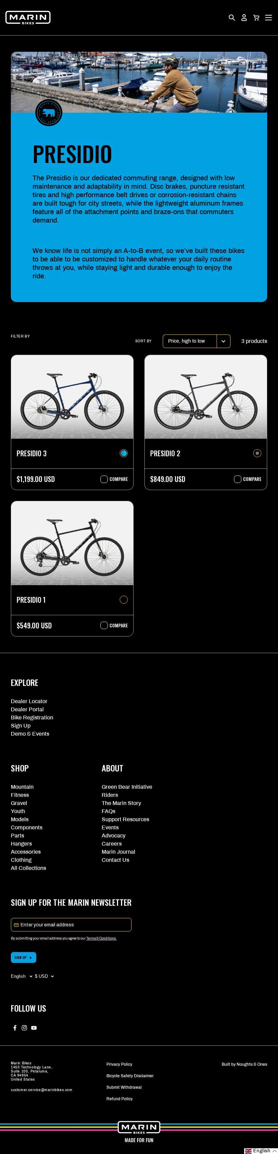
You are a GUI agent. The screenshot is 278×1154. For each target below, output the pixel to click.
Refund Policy (119, 1099)
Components (26, 827)
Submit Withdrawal (124, 1087)
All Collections (28, 868)
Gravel (19, 803)
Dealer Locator (29, 701)
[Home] (28, 17)
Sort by (143, 341)
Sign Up (21, 726)
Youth (18, 811)
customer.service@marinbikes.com (42, 1090)
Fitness (20, 795)
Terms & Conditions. (101, 938)
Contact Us (115, 860)
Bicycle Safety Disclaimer (130, 1076)
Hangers (21, 844)
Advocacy (113, 835)
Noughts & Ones (252, 1064)
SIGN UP (20, 957)
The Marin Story (121, 803)
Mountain (22, 787)
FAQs (108, 811)
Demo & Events (30, 734)
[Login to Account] (244, 18)
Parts (17, 835)
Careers (112, 844)
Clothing (21, 860)
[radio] (124, 453)
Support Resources (125, 819)
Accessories (26, 852)
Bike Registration (32, 717)
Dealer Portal (27, 709)
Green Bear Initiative (127, 787)
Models (19, 819)
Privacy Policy (119, 1064)
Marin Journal (118, 852)
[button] (256, 18)
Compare (115, 479)
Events (110, 827)
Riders (110, 795)
